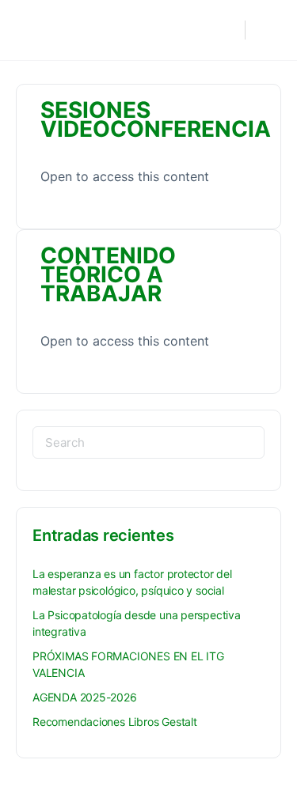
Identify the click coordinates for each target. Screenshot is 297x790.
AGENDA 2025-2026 (84, 697)
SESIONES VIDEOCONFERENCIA (155, 119)
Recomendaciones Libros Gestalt (114, 721)
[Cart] (267, 30)
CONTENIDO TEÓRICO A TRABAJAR (108, 274)
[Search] (224, 30)
